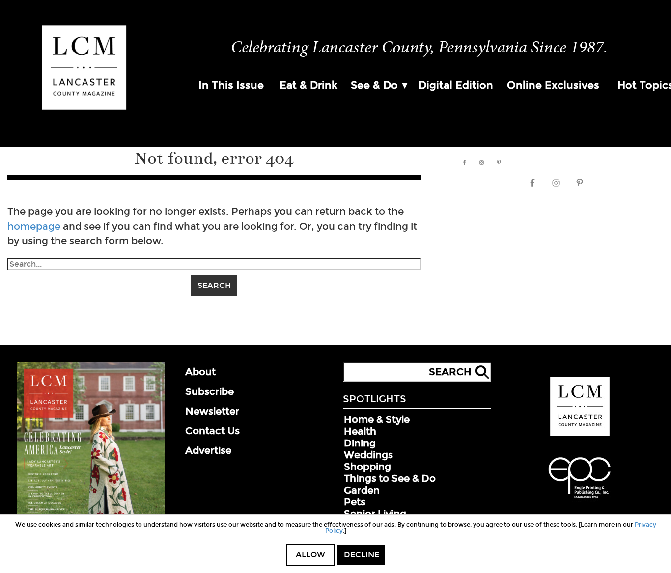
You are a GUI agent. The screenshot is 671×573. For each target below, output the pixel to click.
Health (360, 431)
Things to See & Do (390, 478)
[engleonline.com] (580, 500)
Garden (362, 490)
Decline (361, 554)
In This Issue (231, 85)
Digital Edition (456, 85)
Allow (310, 554)
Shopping (367, 466)
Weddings (368, 455)
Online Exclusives (553, 85)
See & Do (374, 85)
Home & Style (377, 419)
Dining (360, 443)
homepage (33, 226)
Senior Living (375, 514)
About (200, 372)
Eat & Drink (308, 85)
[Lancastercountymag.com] (580, 434)
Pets (354, 502)
